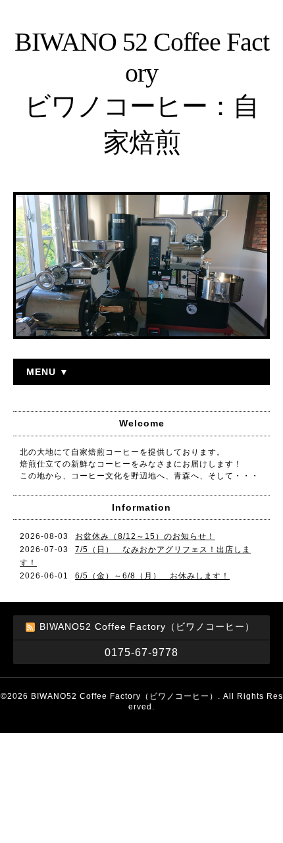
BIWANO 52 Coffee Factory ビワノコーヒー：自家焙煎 (141, 92)
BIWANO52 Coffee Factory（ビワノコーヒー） (124, 696)
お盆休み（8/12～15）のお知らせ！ (145, 536)
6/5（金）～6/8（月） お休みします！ (152, 575)
